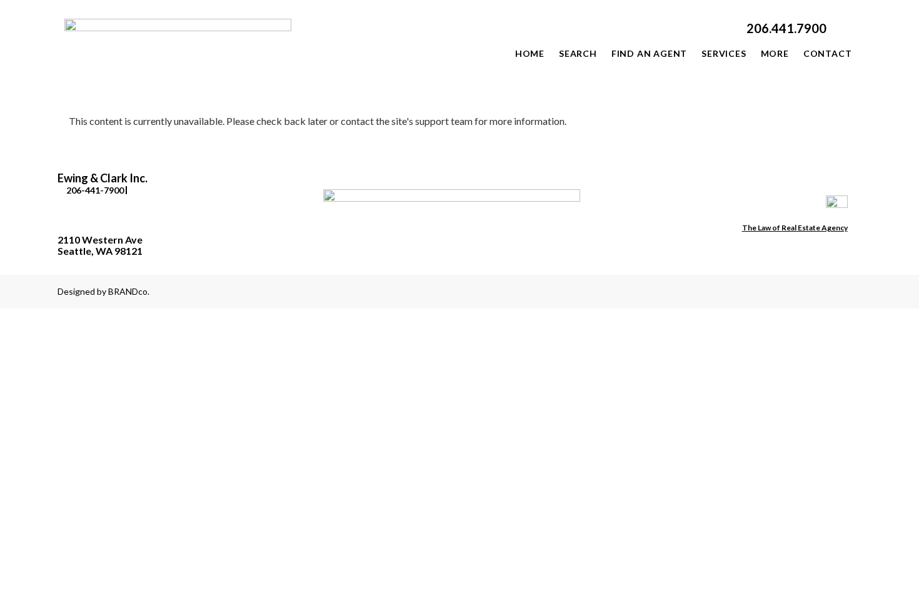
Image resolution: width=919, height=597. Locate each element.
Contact (827, 53)
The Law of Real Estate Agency (795, 227)
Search (578, 53)
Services (723, 53)
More (775, 53)
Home (530, 53)
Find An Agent (649, 53)
